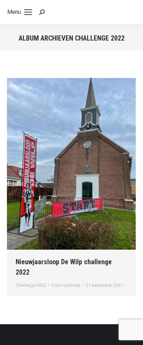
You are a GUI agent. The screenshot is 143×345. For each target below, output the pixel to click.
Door (66, 285)
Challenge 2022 (31, 285)
